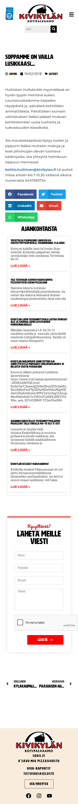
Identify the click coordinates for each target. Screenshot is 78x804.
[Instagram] (39, 795)
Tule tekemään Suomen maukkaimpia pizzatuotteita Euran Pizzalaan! (31, 281)
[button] (70, 15)
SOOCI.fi (39, 756)
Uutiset (53, 74)
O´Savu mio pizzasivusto (39, 761)
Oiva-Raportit (39, 768)
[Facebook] (29, 795)
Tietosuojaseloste (39, 773)
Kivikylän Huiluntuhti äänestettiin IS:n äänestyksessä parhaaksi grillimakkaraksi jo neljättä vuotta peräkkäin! (37, 364)
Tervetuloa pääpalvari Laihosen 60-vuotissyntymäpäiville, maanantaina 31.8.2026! (38, 242)
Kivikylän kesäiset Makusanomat (30, 464)
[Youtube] (49, 795)
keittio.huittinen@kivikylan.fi (30, 170)
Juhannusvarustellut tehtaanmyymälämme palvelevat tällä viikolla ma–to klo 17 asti (35, 422)
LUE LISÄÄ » (20, 266)
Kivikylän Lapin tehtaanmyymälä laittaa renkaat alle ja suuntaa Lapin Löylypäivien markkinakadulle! (39, 322)
